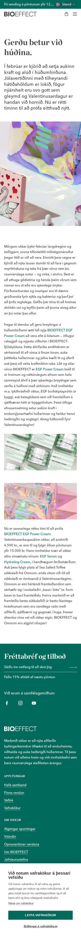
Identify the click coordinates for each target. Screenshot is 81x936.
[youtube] (33, 703)
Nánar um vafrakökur (20, 903)
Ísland (66, 4)
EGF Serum (48, 556)
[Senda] (72, 667)
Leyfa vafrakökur (40, 915)
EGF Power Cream (50, 369)
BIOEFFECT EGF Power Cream (27, 534)
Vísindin (10, 836)
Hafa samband (15, 785)
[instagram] (20, 703)
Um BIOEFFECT (16, 852)
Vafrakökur (12, 808)
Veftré (8, 800)
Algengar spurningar (20, 829)
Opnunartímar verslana (21, 844)
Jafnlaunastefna (16, 859)
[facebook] (7, 703)
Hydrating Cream (17, 562)
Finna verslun (14, 792)
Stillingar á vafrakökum (40, 926)
